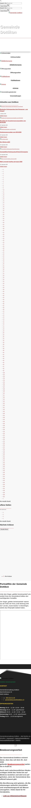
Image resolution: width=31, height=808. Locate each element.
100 (4, 372)
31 (3, 232)
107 (4, 386)
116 (4, 405)
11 (3, 191)
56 (3, 283)
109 (4, 390)
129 (4, 431)
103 (4, 378)
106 (4, 384)
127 (4, 427)
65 (3, 301)
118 (4, 409)
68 (3, 307)
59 (3, 289)
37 (3, 244)
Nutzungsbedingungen (7, 740)
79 (3, 329)
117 (4, 407)
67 (3, 305)
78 (3, 327)
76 (3, 323)
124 (4, 421)
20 (3, 210)
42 (3, 254)
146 (4, 466)
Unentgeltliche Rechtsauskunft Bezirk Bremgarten (14, 151)
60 (3, 291)
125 (4, 423)
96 (3, 364)
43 (3, 256)
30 (3, 230)
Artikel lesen (3, 115)
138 (4, 449)
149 (4, 472)
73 (3, 317)
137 (4, 447)
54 (3, 279)
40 (3, 250)
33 (3, 236)
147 (4, 468)
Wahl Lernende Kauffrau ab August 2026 (11, 161)
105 (4, 382)
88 (3, 348)
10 (3, 189)
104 (4, 380)
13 (3, 195)
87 (3, 346)
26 (3, 222)
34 (3, 238)
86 (3, 344)
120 (4, 413)
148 (4, 470)
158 (4, 490)
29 (3, 228)
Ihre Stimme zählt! (5, 142)
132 (4, 437)
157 (4, 488)
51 (3, 273)
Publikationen (15, 80)
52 (3, 275)
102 (4, 376)
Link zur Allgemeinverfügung (14, 796)
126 (4, 425)
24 (3, 218)
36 (3, 242)
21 (3, 212)
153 (4, 480)
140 (4, 453)
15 (3, 199)
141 (4, 455)
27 (3, 224)
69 (3, 309)
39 (3, 248)
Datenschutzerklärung (22, 738)
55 (3, 281)
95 (3, 362)
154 (4, 482)
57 (3, 285)
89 (3, 350)
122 (4, 417)
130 (4, 433)
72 (3, 315)
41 (3, 252)
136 (4, 445)
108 (4, 388)
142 (4, 457)
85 (3, 342)
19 (3, 208)
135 (4, 443)
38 (3, 246)
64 (3, 299)
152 (4, 478)
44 (3, 258)
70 (3, 311)
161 (4, 496)
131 (4, 435)
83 (3, 338)
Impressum (10, 738)
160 (4, 494)
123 (4, 419)
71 (3, 313)
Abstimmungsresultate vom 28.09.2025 (10, 132)
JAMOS (17, 740)
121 (4, 415)
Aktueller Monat (4, 529)
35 (3, 240)
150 (4, 474)
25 (3, 220)
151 (4, 476)
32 (3, 234)
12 (3, 193)
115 (4, 403)
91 (3, 354)
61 (3, 293)
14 (3, 197)
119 (4, 411)
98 (3, 368)
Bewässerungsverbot (16, 764)
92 (3, 356)
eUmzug (15, 88)
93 (3, 358)
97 (3, 366)
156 (4, 486)
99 (3, 370)
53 (3, 277)
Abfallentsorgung (15, 65)
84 (3, 340)
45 (3, 260)
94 (3, 360)
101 (4, 374)
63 (3, 297)
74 (3, 319)
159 (4, 492)
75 (3, 321)
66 (3, 303)
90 (3, 352)
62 (3, 295)
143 (4, 459)
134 (4, 441)
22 (3, 214)
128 (4, 429)
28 (3, 226)
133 (4, 439)
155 (4, 484)
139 (4, 451)
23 (3, 216)
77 (3, 325)
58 (3, 287)
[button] (1, 1)
